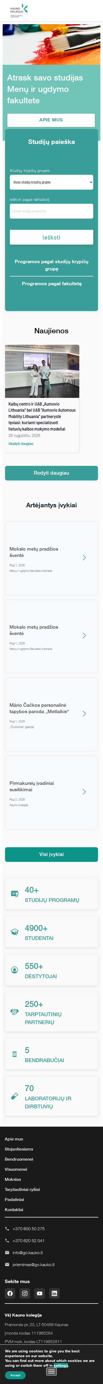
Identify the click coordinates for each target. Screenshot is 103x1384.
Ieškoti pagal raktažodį (29, 199)
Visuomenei (16, 1169)
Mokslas (13, 1179)
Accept (15, 1375)
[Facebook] (10, 1293)
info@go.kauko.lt (28, 1252)
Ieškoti (51, 237)
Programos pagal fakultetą (52, 283)
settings (61, 1365)
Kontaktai (14, 1209)
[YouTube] (39, 1293)
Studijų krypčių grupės (30, 170)
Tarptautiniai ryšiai (22, 1189)
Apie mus (14, 1139)
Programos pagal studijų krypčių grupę (51, 264)
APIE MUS (51, 119)
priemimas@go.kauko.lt (34, 1264)
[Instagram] (25, 1293)
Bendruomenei (19, 1159)
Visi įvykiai (51, 854)
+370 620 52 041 (29, 1240)
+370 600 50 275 (29, 1228)
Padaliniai (14, 1199)
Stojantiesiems (19, 1149)
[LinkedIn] (54, 1293)
